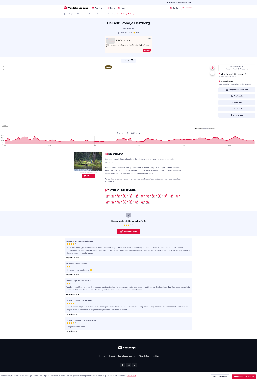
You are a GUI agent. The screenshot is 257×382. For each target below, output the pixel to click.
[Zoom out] (3, 69)
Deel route (238, 102)
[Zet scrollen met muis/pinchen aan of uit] (212, 73)
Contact (112, 356)
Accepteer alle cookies (245, 376)
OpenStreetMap (198, 128)
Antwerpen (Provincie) (96, 14)
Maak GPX (238, 109)
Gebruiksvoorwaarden (126, 356)
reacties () (77, 258)
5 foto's (90, 176)
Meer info (146, 50)
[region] (108, 97)
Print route (238, 96)
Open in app (238, 115)
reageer (68, 258)
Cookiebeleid (131, 376)
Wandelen (99, 8)
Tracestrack (212, 128)
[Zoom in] (3, 66)
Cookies (155, 356)
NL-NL (175, 8)
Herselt (110, 14)
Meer (122, 8)
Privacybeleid (144, 356)
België (71, 14)
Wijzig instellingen (220, 376)
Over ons (101, 356)
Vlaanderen (81, 14)
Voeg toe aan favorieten (238, 90)
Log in (112, 8)
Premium (188, 8)
